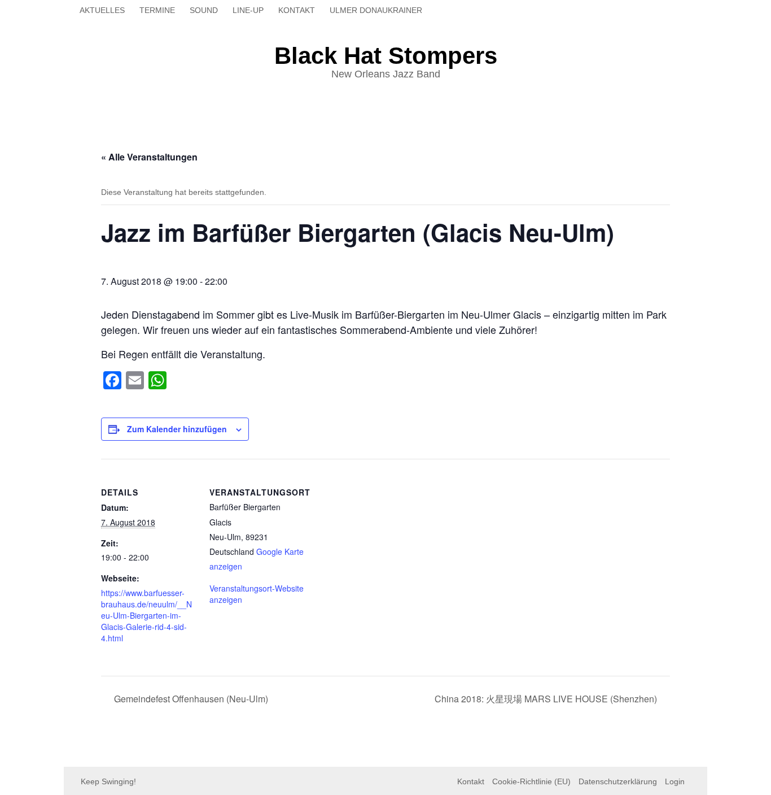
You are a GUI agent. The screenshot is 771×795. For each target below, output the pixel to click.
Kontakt (296, 10)
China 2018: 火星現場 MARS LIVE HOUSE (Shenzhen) (547, 698)
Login (675, 781)
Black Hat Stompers (385, 55)
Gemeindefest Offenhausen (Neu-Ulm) (190, 698)
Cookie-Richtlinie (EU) (531, 781)
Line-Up (248, 10)
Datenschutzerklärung (618, 781)
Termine (157, 10)
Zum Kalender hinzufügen (177, 429)
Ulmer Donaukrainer (376, 10)
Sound (204, 10)
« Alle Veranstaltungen (149, 156)
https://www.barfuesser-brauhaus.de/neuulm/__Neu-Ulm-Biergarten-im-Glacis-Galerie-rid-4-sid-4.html (146, 615)
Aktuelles (102, 10)
